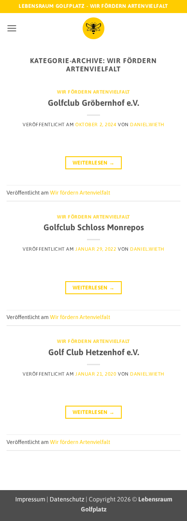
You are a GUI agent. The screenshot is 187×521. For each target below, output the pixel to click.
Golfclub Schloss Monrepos (93, 227)
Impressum (30, 499)
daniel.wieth (147, 124)
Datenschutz (67, 499)
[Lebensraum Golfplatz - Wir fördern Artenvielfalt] (94, 28)
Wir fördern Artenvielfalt (93, 91)
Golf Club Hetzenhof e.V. (93, 352)
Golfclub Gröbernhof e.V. (93, 103)
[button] (12, 28)
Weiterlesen (94, 163)
